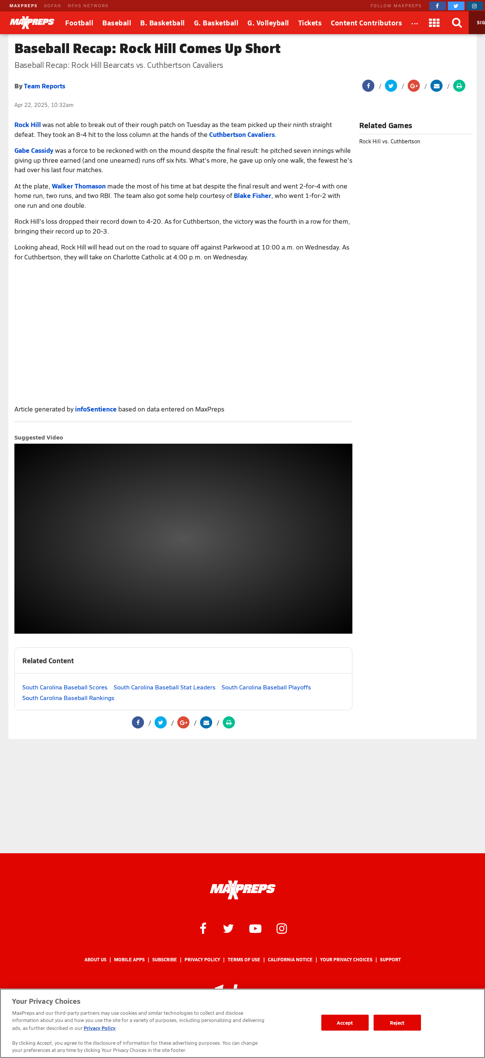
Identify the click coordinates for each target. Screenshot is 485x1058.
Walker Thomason (79, 185)
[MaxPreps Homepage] (243, 890)
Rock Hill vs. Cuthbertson (389, 141)
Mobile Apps (129, 959)
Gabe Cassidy (33, 150)
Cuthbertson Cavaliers (242, 134)
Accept (345, 1022)
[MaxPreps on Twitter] (456, 6)
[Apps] (434, 22)
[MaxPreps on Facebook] (437, 6)
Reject (397, 1022)
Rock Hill (27, 124)
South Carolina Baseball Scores (65, 687)
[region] (242, 1023)
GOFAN (52, 5)
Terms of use (244, 959)
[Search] (457, 22)
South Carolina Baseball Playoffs (266, 687)
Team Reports (44, 85)
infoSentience (96, 408)
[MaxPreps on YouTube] (255, 928)
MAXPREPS (23, 5)
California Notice (290, 959)
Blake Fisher (252, 195)
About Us (95, 959)
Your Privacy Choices (346, 959)
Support (390, 959)
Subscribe (164, 959)
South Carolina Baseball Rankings (68, 698)
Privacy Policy (202, 959)
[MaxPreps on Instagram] (474, 6)
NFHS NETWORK (88, 5)
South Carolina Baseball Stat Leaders (165, 687)
